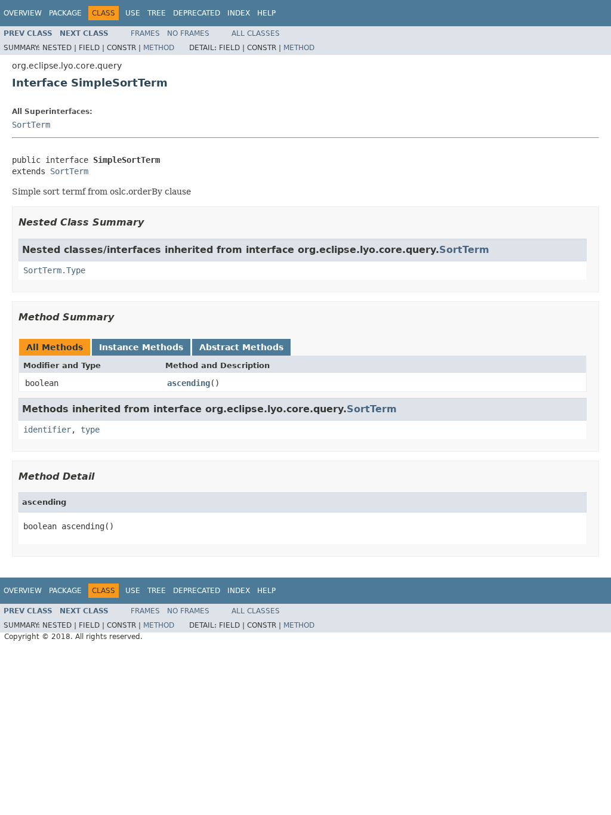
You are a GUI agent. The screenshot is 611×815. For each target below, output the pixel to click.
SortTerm (31, 124)
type (90, 429)
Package (65, 13)
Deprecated (196, 13)
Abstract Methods (241, 347)
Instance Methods (141, 347)
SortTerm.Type (54, 270)
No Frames (188, 33)
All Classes (256, 33)
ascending (188, 383)
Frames (145, 33)
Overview (23, 13)
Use (132, 13)
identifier (47, 429)
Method (158, 48)
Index (238, 13)
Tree (156, 13)
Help (266, 13)
